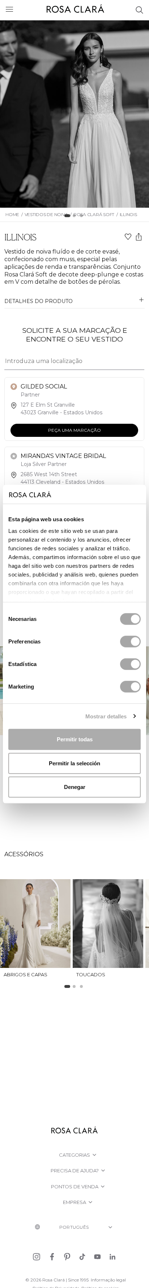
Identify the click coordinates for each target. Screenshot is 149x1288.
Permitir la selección (74, 763)
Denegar (74, 787)
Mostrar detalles (106, 716)
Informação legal (108, 1280)
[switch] (130, 641)
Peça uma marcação (74, 430)
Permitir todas (75, 739)
